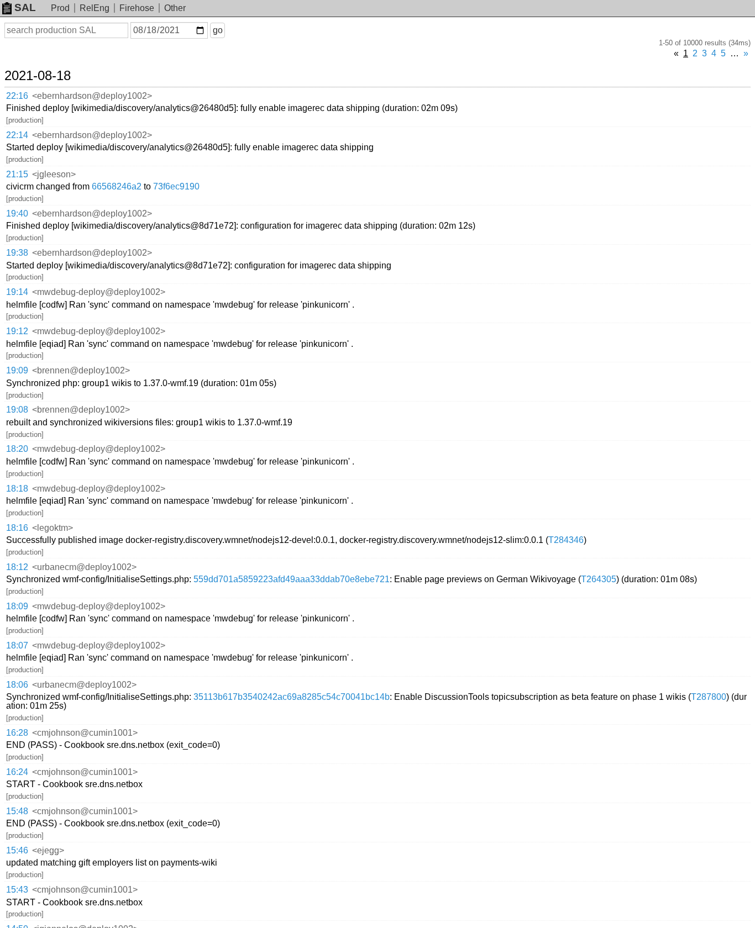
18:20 (17, 449)
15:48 (17, 811)
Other (175, 8)
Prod (60, 8)
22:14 (17, 135)
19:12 (17, 331)
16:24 (17, 772)
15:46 (17, 850)
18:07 (17, 645)
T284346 (566, 540)
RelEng (94, 8)
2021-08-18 (37, 75)
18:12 (17, 567)
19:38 (17, 252)
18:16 (17, 527)
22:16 (17, 96)
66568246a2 (116, 186)
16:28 (17, 732)
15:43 (17, 889)
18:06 (17, 684)
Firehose (136, 8)
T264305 (598, 579)
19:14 (17, 292)
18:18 (17, 488)
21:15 (17, 174)
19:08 (17, 409)
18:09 (17, 606)
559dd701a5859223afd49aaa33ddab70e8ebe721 (291, 579)
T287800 (708, 697)
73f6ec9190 (176, 186)
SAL (25, 7)
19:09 (17, 370)
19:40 (17, 213)
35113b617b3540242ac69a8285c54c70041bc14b (291, 697)
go (218, 30)
